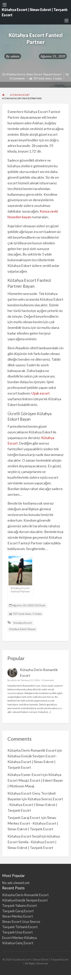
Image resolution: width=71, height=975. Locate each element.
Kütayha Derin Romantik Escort (31, 750)
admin (15, 56)
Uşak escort (40, 393)
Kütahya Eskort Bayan (22, 629)
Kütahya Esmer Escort (24, 774)
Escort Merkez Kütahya (19, 938)
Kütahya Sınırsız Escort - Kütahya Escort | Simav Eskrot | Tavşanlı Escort (35, 804)
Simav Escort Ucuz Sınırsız (21, 922)
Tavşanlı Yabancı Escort (19, 905)
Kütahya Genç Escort (18, 943)
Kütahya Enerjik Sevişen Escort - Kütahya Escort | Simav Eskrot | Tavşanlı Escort (32, 761)
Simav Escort (34, 74)
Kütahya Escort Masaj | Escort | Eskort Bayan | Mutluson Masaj (35, 780)
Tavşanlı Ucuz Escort (17, 932)
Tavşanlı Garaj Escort (24, 817)
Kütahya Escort (15, 74)
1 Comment (47, 680)
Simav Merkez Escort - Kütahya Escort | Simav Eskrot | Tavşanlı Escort (32, 823)
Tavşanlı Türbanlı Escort (20, 927)
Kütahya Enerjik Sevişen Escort (25, 900)
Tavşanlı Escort (52, 74)
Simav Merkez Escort (17, 916)
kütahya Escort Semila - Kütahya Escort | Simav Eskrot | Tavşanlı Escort (33, 842)
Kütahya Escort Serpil (24, 836)
